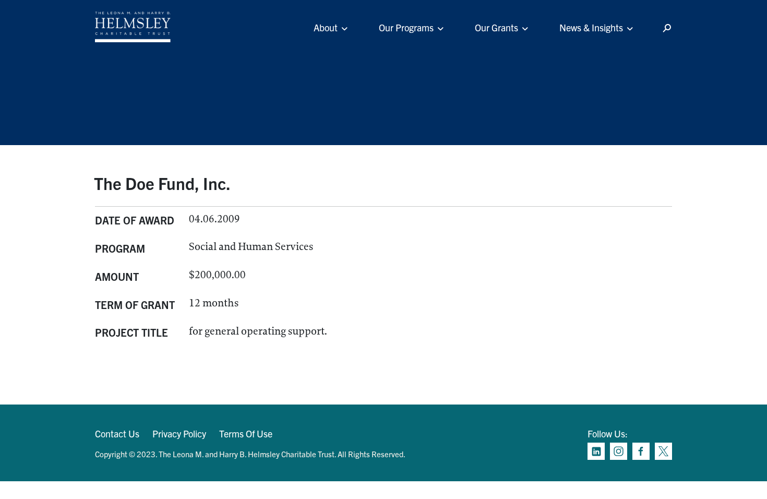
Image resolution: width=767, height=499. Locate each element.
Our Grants (496, 27)
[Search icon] (667, 28)
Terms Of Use (245, 433)
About (326, 27)
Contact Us (117, 433)
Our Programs (406, 27)
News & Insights (591, 27)
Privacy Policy (179, 433)
